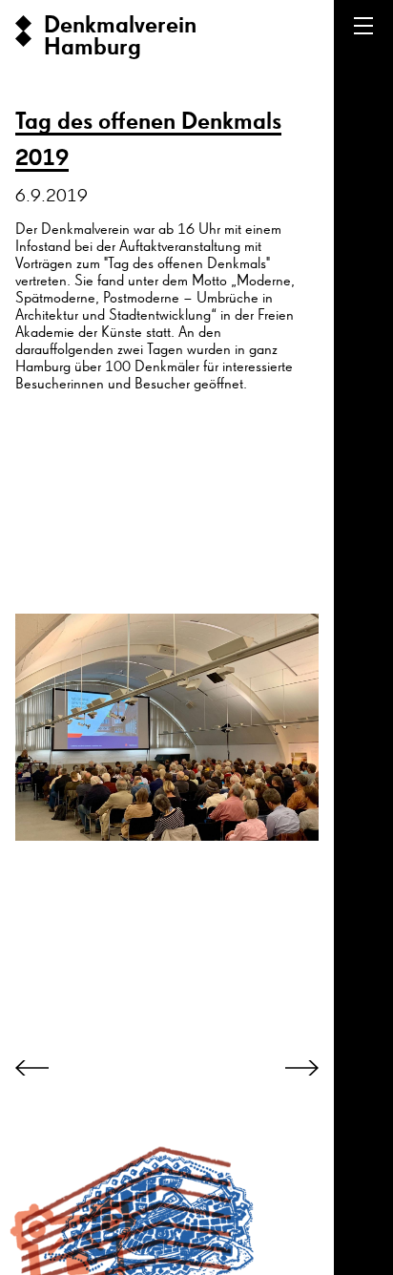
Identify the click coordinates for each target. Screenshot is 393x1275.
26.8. (381, 1093)
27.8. (381, 1187)
